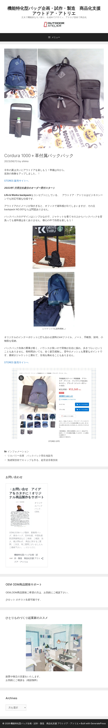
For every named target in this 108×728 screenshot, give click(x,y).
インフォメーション (18, 451)
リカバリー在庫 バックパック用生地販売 (30, 455)
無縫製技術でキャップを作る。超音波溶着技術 (32, 460)
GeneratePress (98, 723)
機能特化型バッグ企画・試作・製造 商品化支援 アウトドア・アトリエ (54, 11)
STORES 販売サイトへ (16, 180)
